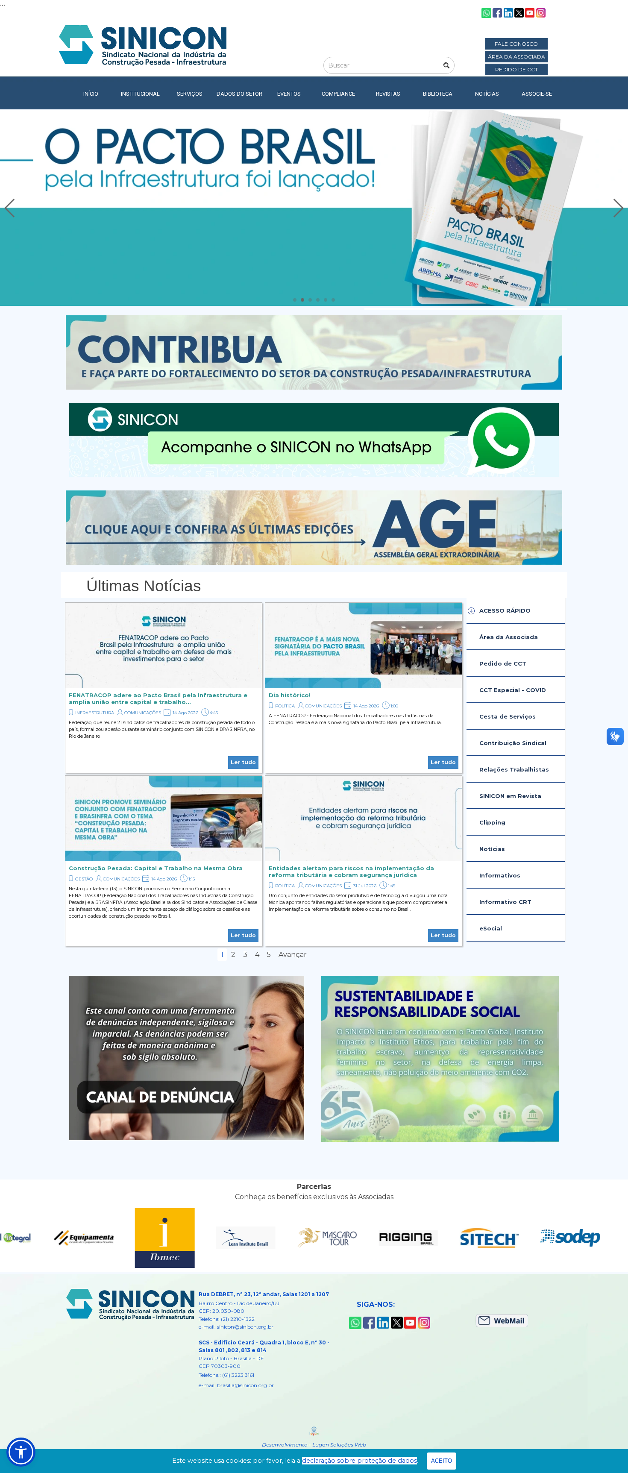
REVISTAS (388, 94)
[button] (10, 208)
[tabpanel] (314, 586)
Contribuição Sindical (512, 742)
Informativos (499, 875)
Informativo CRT (505, 901)
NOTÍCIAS (487, 94)
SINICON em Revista (510, 795)
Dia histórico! (290, 695)
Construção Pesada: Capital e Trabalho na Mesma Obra (156, 868)
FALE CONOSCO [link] (516, 44)
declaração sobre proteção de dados (359, 1460)
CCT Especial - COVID (512, 690)
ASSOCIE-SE (537, 94)
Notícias (492, 848)
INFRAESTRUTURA (94, 713)
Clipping (492, 822)
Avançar (293, 955)
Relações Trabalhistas (514, 769)
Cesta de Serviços (507, 716)
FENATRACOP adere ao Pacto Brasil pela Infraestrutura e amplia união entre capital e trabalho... (158, 698)
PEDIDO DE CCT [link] (516, 69)
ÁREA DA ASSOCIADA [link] (516, 56)
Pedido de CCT (502, 663)
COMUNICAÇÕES (142, 713)
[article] (163, 687)
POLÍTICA (285, 706)
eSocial (490, 928)
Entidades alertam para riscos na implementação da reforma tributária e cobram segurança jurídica (351, 871)
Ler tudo (243, 762)
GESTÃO (84, 879)
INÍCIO (90, 94)
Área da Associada (508, 637)
